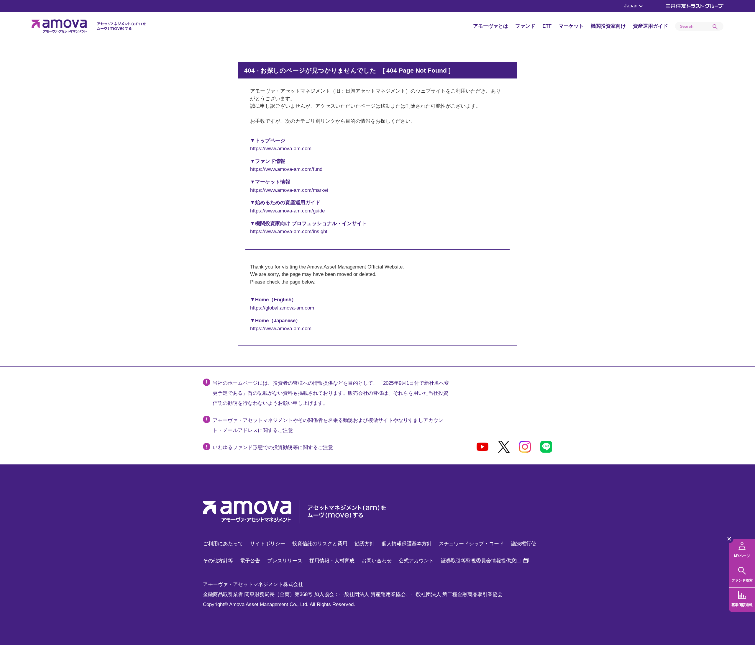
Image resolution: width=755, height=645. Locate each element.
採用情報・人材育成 (331, 561)
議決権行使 (523, 543)
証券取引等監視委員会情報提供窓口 (484, 561)
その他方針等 (218, 561)
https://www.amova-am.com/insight (288, 231)
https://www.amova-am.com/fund (286, 169)
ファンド (525, 26)
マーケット (571, 26)
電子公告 (250, 561)
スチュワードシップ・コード (471, 543)
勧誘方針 (364, 543)
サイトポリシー (267, 543)
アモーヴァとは (490, 26)
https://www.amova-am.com (280, 148)
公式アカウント (416, 561)
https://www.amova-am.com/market (289, 190)
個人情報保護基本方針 (407, 543)
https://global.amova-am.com (282, 308)
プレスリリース (284, 561)
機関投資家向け (608, 26)
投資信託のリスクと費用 (319, 543)
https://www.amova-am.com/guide (287, 211)
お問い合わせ (377, 561)
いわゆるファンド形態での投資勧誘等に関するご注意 (273, 447)
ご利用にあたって (223, 543)
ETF (547, 26)
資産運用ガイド (650, 26)
